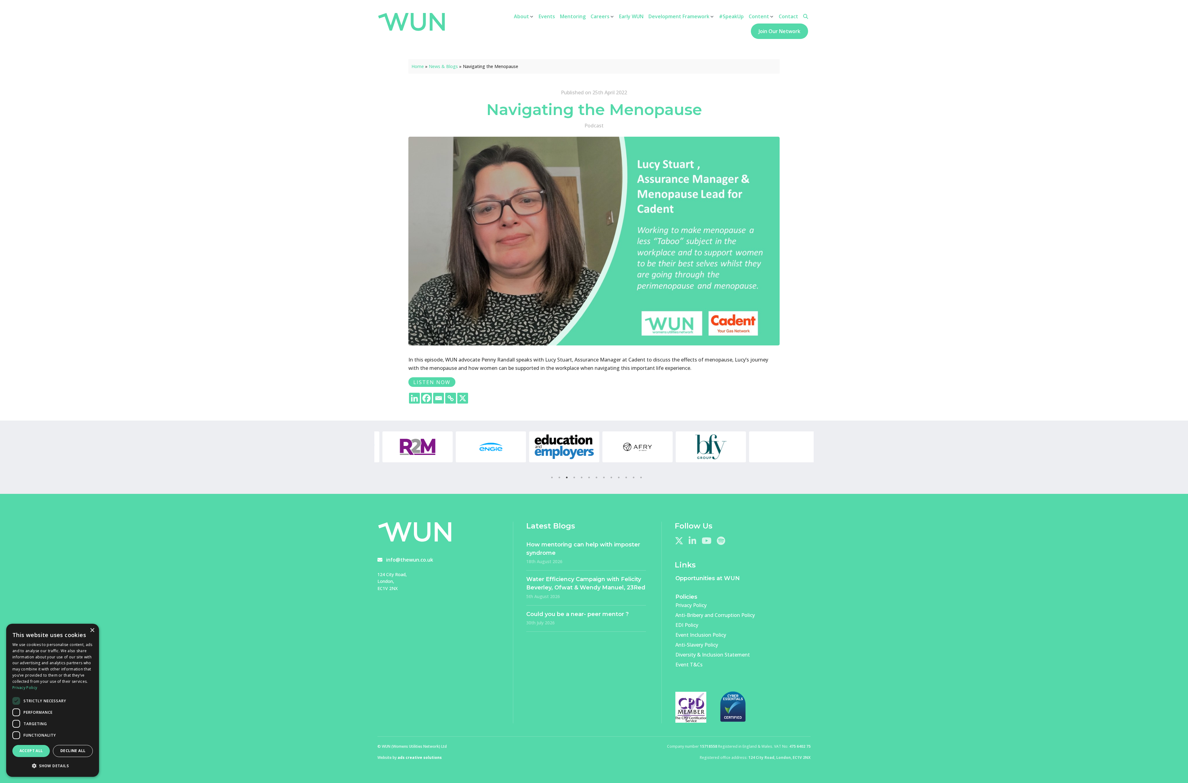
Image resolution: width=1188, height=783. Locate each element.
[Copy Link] (450, 398)
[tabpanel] (411, 447)
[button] (52, 766)
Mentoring (573, 16)
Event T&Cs (689, 664)
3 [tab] (567, 477)
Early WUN (631, 16)
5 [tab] (582, 477)
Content (759, 16)
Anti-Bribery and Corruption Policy (715, 615)
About (521, 16)
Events (547, 16)
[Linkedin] (414, 398)
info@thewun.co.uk (409, 559)
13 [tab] (641, 477)
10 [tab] (619, 477)
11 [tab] (626, 477)
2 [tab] (559, 477)
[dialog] (52, 700)
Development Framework (678, 16)
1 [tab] (552, 477)
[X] (462, 398)
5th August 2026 (543, 596)
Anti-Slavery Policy (696, 644)
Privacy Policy (691, 605)
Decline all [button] (72, 750)
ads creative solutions (420, 757)
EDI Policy (686, 625)
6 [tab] (589, 477)
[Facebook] (426, 398)
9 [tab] (611, 477)
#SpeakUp (731, 16)
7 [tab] (596, 477)
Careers (600, 16)
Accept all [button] (31, 750)
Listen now (431, 382)
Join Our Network (779, 31)
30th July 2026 (540, 623)
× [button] (92, 630)
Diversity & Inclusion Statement (712, 654)
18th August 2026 (544, 561)
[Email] (438, 398)
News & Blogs (443, 66)
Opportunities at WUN (707, 578)
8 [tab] (604, 477)
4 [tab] (574, 477)
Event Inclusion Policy (700, 634)
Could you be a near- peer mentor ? (577, 614)
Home (417, 66)
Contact (788, 16)
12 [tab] (634, 477)
